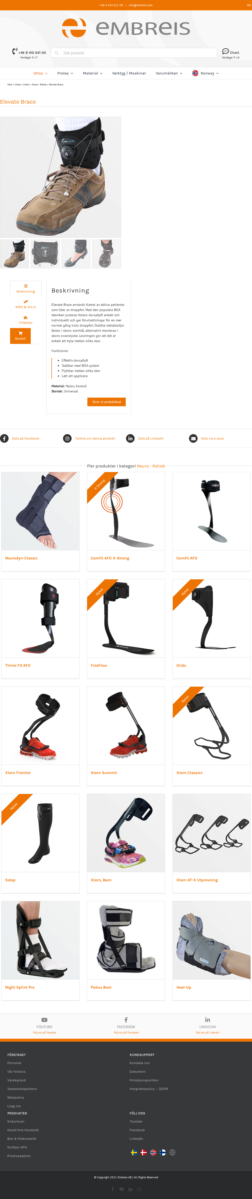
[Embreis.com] (126, 19)
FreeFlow (99, 665)
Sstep (10, 880)
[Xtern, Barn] (126, 796)
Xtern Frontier (18, 772)
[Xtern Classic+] (212, 689)
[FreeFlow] (126, 582)
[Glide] (212, 582)
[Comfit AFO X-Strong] (126, 474)
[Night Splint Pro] (40, 904)
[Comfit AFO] (212, 474)
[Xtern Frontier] (40, 689)
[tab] (26, 289)
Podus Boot (101, 987)
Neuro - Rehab (39, 84)
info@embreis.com (141, 5)
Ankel (26, 84)
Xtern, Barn (101, 880)
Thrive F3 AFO (18, 665)
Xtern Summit (104, 772)
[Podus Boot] (126, 904)
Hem (9, 84)
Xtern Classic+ (189, 772)
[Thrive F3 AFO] (40, 582)
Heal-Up (183, 987)
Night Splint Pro (19, 987)
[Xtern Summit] (126, 689)
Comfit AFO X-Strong (110, 558)
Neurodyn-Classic (21, 558)
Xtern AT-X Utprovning (197, 880)
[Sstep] (40, 796)
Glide (181, 665)
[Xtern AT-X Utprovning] (212, 796)
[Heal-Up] (212, 904)
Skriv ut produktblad (106, 402)
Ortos (17, 84)
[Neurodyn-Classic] (40, 474)
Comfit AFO (186, 558)
